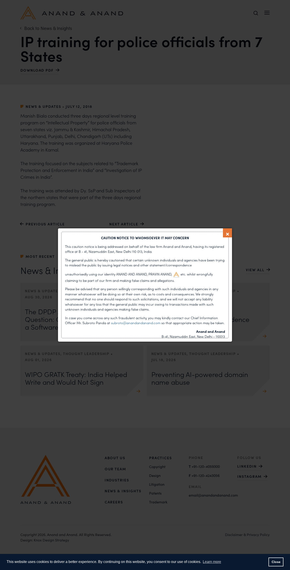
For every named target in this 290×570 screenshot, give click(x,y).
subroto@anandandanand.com (136, 323)
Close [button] (276, 562)
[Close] (227, 232)
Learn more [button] (212, 562)
